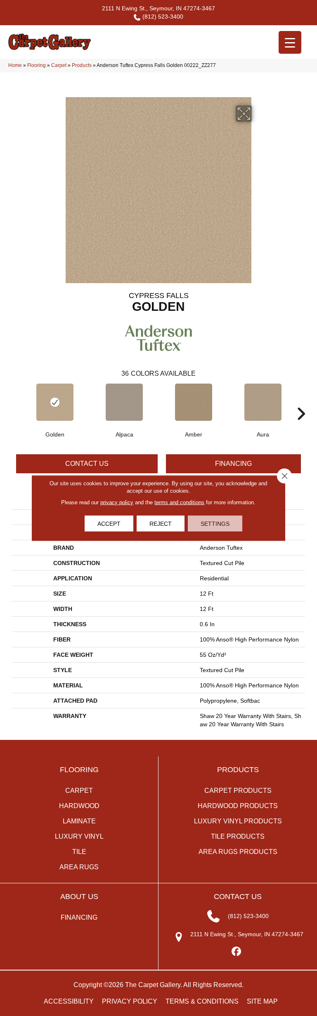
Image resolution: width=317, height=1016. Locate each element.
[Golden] (55, 402)
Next (301, 401)
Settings (215, 523)
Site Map (262, 1001)
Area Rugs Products (238, 851)
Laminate (79, 821)
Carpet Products (238, 790)
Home (15, 65)
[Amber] (193, 402)
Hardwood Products (238, 805)
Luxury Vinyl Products (238, 821)
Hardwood (79, 805)
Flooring (36, 65)
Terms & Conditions (202, 1001)
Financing (233, 463)
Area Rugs (79, 867)
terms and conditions (179, 502)
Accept (109, 523)
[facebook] (237, 952)
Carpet (58, 65)
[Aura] (263, 402)
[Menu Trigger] (290, 42)
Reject (160, 523)
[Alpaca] (124, 402)
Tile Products (238, 836)
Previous (16, 401)
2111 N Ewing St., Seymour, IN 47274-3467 (158, 8)
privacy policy (116, 502)
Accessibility (69, 1001)
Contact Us (87, 463)
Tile (79, 851)
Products (82, 65)
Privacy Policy (129, 1001)
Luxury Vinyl (79, 836)
